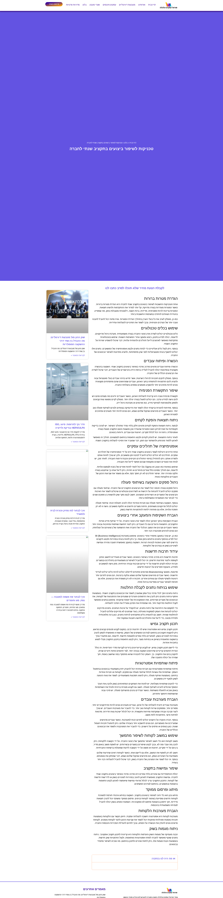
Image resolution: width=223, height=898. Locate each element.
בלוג (85, 5)
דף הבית (152, 5)
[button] (95, 858)
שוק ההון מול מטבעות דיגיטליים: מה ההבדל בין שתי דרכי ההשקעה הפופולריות (67, 341)
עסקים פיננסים (109, 5)
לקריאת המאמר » (78, 355)
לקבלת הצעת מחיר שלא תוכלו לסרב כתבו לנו (134, 288)
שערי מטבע (95, 5)
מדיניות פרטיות (73, 5)
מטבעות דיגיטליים (127, 5)
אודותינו (141, 5)
